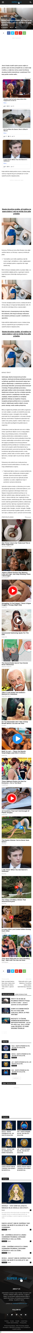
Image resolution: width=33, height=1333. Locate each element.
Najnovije (4, 1012)
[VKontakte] (21, 1314)
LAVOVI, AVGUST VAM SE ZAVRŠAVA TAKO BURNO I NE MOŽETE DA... (8, 1168)
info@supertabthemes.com (19, 1303)
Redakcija (5, 27)
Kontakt (17, 1321)
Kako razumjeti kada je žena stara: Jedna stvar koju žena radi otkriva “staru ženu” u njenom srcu (8, 985)
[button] (30, 2)
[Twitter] (12, 1314)
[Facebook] (7, 1314)
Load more (16, 1078)
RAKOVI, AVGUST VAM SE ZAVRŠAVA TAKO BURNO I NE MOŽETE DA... (24, 1168)
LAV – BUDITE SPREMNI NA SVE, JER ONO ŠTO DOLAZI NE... (23, 1150)
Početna (6, 1321)
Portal (3, 1210)
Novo (6, 6)
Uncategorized (5, 1002)
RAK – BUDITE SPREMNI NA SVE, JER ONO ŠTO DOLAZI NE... (23, 1133)
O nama (12, 1321)
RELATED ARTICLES (8, 994)
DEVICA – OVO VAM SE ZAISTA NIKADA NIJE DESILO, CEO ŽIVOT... (15, 1207)
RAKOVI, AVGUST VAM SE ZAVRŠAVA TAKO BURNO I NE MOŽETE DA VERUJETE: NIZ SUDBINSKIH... (16, 1225)
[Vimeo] (16, 1314)
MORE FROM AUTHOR (21, 994)
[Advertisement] (16, 51)
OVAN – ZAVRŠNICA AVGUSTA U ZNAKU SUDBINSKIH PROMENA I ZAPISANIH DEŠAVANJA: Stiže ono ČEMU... (15, 1248)
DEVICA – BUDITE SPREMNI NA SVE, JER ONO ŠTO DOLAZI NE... (8, 1133)
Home (2, 6)
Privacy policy (23, 1322)
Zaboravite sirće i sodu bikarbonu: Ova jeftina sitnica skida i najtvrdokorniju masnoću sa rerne (24, 985)
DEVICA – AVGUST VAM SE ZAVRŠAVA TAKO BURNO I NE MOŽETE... (8, 1150)
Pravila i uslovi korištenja (12, 1322)
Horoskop (14, 1049)
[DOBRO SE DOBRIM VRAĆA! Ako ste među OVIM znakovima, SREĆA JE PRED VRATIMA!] (6, 1011)
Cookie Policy (24, 1321)
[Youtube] (25, 1314)
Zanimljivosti (7, 17)
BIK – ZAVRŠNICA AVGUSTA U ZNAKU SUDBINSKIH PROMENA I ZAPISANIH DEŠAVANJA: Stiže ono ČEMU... (14, 1237)
